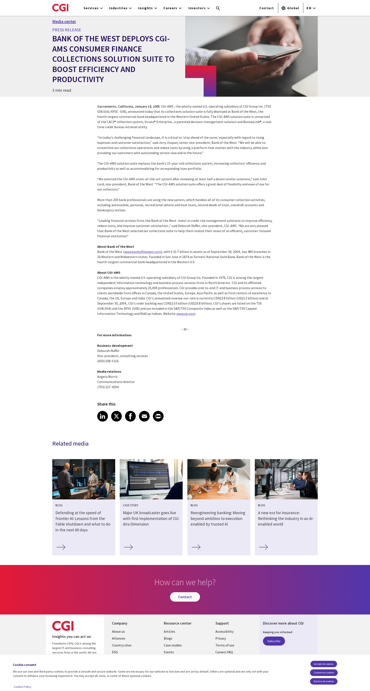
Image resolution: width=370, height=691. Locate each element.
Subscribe (273, 641)
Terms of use (224, 645)
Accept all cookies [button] (323, 663)
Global (293, 8)
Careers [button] (170, 8)
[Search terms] (218, 8)
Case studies (173, 645)
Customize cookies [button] (324, 672)
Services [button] (91, 8)
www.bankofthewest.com (142, 251)
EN (309, 8)
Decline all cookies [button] (324, 681)
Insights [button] (145, 8)
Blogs (168, 638)
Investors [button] (197, 8)
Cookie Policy (22, 687)
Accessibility (224, 631)
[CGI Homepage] (60, 7)
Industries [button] (118, 8)
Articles (169, 631)
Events (169, 652)
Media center (64, 21)
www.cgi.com (185, 313)
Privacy (220, 638)
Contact (266, 8)
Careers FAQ (224, 652)
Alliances (118, 638)
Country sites (121, 645)
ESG (115, 652)
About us (118, 631)
